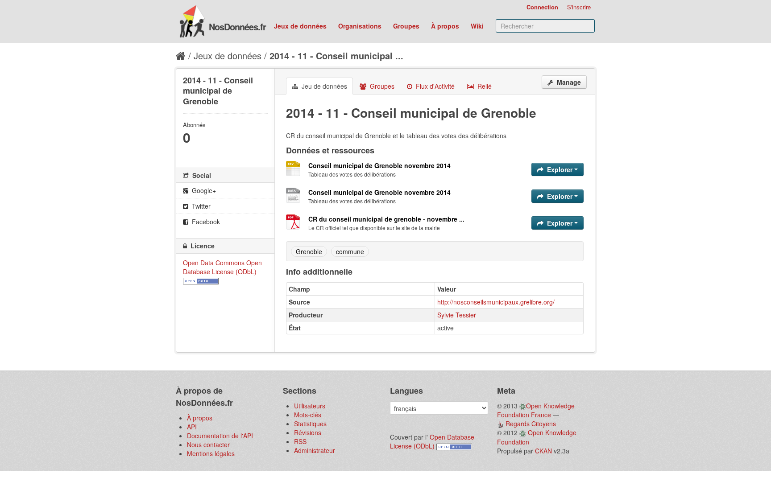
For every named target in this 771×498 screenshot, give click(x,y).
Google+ (203, 190)
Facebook (205, 221)
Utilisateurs (309, 405)
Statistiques (310, 423)
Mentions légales (211, 453)
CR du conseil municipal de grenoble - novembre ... (386, 218)
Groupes (406, 25)
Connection (542, 7)
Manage (568, 82)
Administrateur (314, 450)
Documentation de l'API (220, 435)
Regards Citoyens (531, 423)
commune (350, 251)
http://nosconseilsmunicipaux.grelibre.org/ (496, 301)
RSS (300, 441)
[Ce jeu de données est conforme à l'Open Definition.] (201, 280)
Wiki (477, 25)
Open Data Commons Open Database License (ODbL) (222, 267)
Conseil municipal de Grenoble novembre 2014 (379, 165)
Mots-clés (307, 414)
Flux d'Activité (434, 86)
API (192, 426)
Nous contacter (208, 444)
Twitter (200, 206)
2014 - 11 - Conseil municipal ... (336, 55)
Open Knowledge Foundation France (536, 410)
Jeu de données (323, 86)
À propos (445, 25)
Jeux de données (300, 25)
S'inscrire (579, 7)
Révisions (307, 432)
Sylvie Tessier (456, 314)
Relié (484, 86)
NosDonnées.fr (237, 26)
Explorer (559, 169)
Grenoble (309, 251)
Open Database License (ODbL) (432, 441)
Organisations (359, 25)
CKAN (543, 450)
